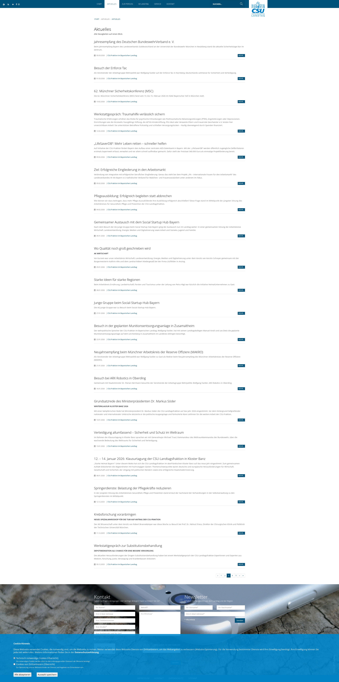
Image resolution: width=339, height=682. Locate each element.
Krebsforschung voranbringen (115, 514)
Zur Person (127, 4)
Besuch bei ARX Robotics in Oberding (120, 378)
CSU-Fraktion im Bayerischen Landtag (122, 55)
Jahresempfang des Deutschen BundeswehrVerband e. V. (134, 41)
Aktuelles (112, 4)
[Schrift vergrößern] (13, 4)
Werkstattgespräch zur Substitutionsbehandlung (128, 545)
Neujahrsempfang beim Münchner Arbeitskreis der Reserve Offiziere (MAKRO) (148, 352)
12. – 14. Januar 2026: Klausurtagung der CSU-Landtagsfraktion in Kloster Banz (149, 458)
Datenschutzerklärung (87, 652)
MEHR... (241, 55)
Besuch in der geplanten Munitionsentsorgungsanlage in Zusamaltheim (144, 326)
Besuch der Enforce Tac (110, 68)
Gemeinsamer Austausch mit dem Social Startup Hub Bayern (136, 222)
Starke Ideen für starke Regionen (117, 279)
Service (157, 4)
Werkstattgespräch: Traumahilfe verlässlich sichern (129, 114)
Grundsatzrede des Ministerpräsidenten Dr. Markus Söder (135, 401)
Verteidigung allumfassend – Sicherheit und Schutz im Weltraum (139, 432)
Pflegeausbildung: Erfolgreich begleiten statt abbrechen (133, 196)
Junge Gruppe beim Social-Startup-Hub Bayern (126, 302)
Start (99, 4)
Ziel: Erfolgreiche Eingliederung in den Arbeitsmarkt (130, 169)
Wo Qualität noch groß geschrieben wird (122, 248)
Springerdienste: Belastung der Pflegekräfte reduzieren (132, 488)
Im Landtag (143, 4)
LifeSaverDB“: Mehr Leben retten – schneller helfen (130, 143)
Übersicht (53, 658)
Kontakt (170, 4)
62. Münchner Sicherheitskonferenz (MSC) (123, 91)
